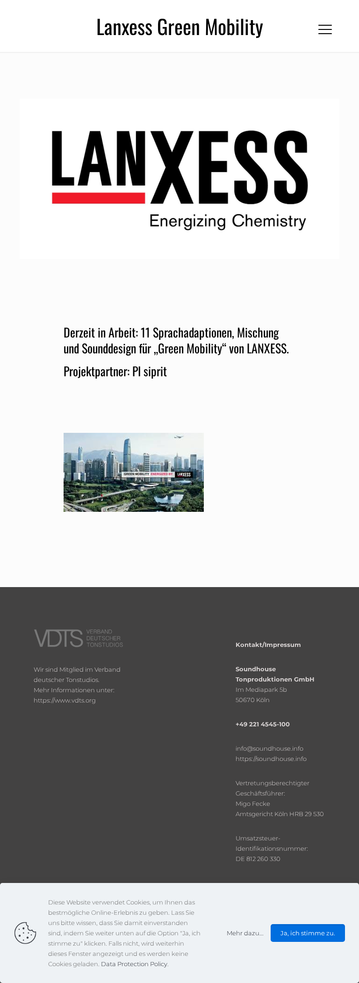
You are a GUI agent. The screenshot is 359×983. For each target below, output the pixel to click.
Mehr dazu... (245, 933)
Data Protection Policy (134, 964)
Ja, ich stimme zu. (307, 933)
